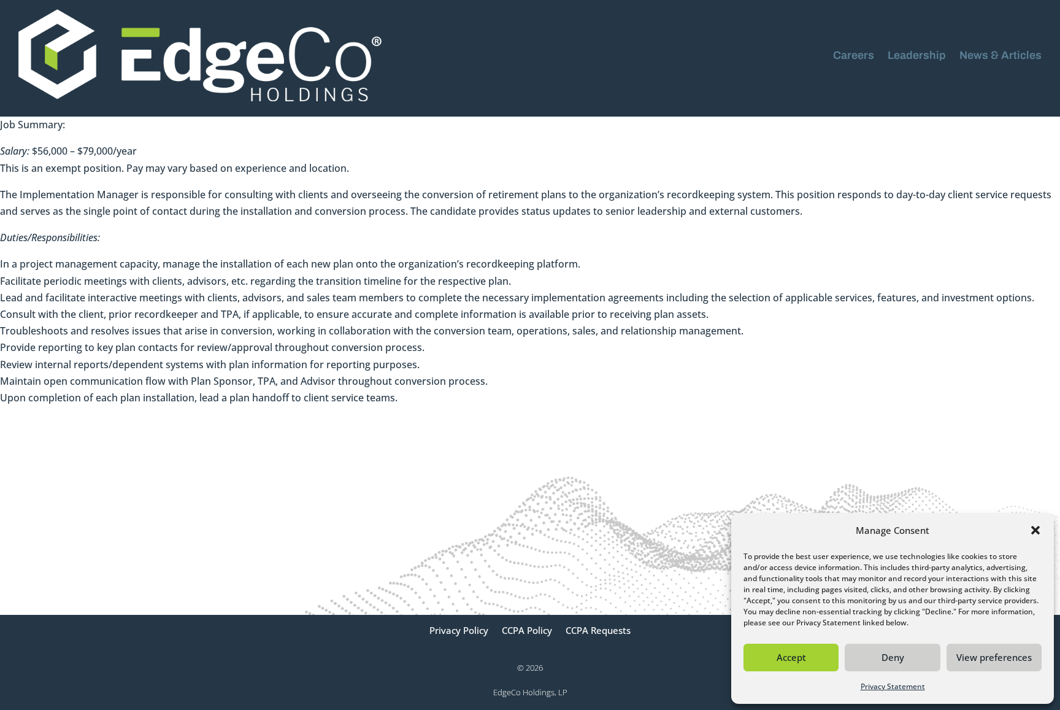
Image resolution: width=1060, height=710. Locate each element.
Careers (853, 55)
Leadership (917, 55)
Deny (892, 657)
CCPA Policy (527, 631)
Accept (791, 657)
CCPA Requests (598, 631)
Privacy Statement (893, 686)
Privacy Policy (458, 631)
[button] (1035, 530)
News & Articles (1000, 55)
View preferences (994, 657)
